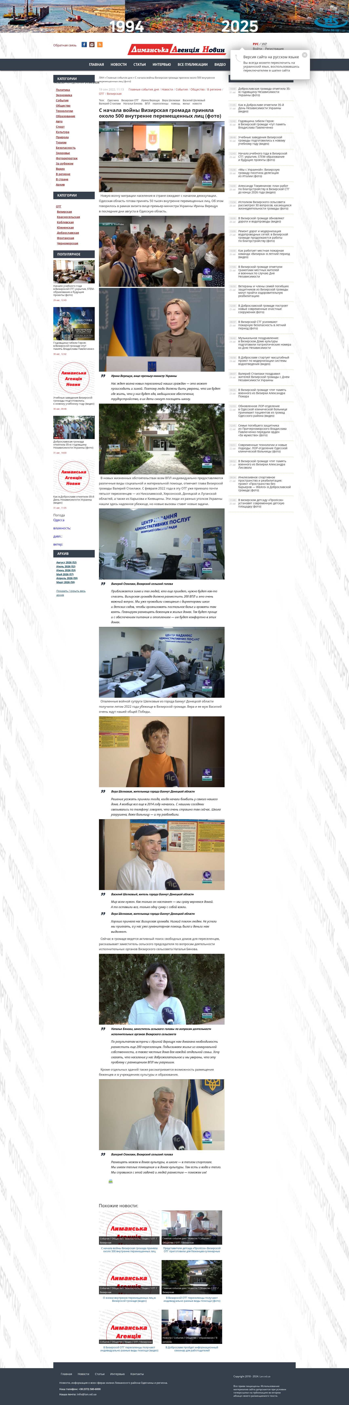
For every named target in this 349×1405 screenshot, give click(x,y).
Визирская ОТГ (130, 100)
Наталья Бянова (132, 103)
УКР (264, 44)
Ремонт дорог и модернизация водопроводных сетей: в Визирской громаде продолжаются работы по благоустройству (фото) (258, 236)
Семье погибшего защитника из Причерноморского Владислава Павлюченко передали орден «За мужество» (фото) (258, 430)
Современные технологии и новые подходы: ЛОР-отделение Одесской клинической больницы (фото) (258, 448)
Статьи (140, 65)
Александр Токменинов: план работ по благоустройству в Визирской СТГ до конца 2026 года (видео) (259, 189)
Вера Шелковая (171, 100)
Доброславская (68, 233)
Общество (63, 105)
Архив (60, 184)
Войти (257, 49)
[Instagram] (92, 45)
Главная (96, 65)
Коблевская (65, 222)
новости (197, 103)
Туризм (61, 142)
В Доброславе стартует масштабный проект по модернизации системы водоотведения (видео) (259, 360)
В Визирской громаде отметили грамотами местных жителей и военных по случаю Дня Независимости (255, 271)
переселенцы (160, 103)
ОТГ (58, 206)
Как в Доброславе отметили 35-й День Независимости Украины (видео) (256, 108)
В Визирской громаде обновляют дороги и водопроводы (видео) (256, 219)
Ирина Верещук (150, 100)
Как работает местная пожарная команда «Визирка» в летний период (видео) (259, 254)
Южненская (65, 227)
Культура (62, 132)
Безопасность (66, 148)
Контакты (137, 1374)
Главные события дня (144, 89)
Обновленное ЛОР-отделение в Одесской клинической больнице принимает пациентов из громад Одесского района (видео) (258, 411)
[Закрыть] (298, 57)
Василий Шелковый (194, 100)
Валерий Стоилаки (110, 103)
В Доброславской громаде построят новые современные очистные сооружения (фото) (258, 309)
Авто (59, 121)
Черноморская (67, 243)
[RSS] (100, 45)
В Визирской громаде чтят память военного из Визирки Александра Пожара (257, 393)
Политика (63, 90)
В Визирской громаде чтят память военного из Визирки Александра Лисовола (257, 464)
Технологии (64, 111)
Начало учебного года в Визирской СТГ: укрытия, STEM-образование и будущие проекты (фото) (258, 156)
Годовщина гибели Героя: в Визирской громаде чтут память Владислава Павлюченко (257, 124)
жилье (186, 103)
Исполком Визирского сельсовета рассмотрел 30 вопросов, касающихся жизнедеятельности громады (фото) (260, 205)
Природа (62, 137)
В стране (62, 179)
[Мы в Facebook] (84, 45)
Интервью (162, 65)
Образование (65, 116)
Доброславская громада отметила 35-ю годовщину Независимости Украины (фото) (260, 92)
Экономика (64, 95)
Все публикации (193, 65)
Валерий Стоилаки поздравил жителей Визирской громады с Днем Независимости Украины (259, 377)
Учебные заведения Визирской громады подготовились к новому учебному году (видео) (257, 140)
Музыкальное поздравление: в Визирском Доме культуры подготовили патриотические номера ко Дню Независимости (260, 343)
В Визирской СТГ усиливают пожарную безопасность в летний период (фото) (257, 325)
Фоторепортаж (67, 158)
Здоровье (63, 153)
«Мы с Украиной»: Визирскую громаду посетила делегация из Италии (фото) (254, 173)
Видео (220, 65)
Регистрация (274, 49)
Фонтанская (65, 238)
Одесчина (113, 100)
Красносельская (68, 217)
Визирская (64, 212)
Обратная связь (65, 45)
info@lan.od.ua (87, 1394)
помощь (175, 103)
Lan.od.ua (265, 1376)
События (62, 100)
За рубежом (64, 163)
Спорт (60, 127)
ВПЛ (147, 103)
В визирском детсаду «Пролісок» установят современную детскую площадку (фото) (256, 503)
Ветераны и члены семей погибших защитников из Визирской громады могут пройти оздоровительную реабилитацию (259, 291)
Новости (119, 65)
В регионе (63, 174)
